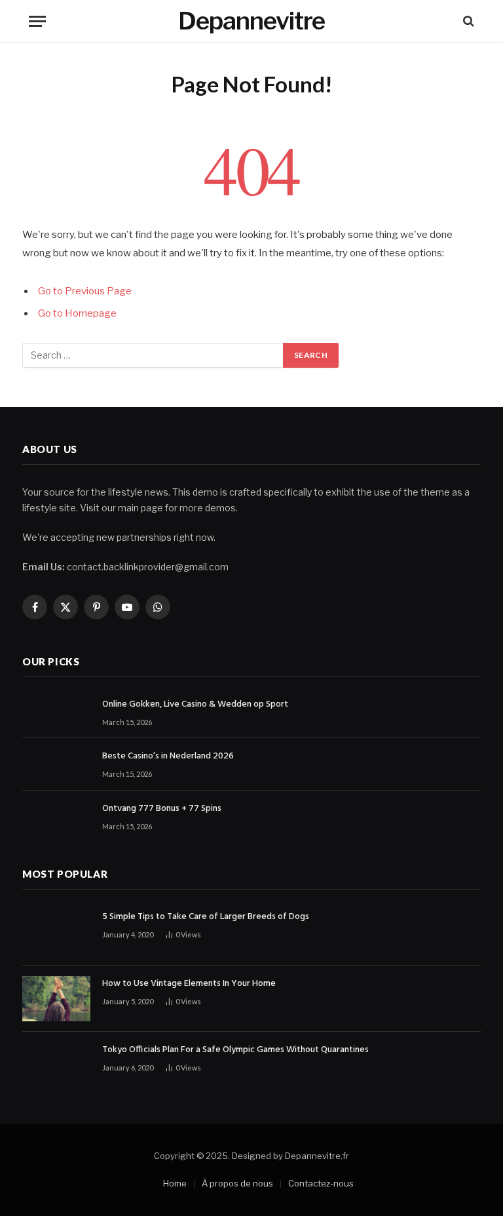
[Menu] (37, 21)
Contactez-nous (321, 1183)
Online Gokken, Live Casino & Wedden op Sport (195, 704)
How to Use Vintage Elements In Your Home (189, 983)
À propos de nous (237, 1183)
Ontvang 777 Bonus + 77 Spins (161, 808)
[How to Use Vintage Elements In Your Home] (56, 998)
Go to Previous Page (85, 291)
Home (175, 1183)
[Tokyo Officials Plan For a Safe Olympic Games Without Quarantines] (56, 1065)
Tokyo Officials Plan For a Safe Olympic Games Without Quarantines (235, 1050)
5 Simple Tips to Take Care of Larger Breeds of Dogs (205, 917)
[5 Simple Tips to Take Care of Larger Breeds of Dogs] (56, 931)
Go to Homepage (77, 313)
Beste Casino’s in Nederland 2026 (168, 756)
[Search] (467, 21)
